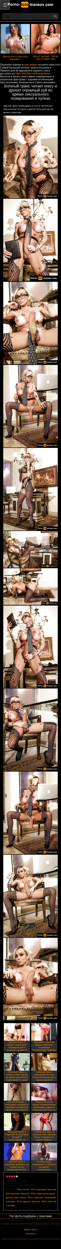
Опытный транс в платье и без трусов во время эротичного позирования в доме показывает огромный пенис (17, 1078)
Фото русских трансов (17, 1193)
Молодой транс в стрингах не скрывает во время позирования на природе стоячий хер (16, 1137)
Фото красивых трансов (43, 1189)
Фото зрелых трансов (28, 1201)
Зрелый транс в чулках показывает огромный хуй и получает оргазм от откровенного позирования (17, 1049)
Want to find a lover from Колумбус (15, 57)
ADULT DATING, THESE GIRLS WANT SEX (45, 57)
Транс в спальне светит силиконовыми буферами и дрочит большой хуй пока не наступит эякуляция (44, 1107)
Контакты (30, 1233)
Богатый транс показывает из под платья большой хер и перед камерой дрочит (44, 1077)
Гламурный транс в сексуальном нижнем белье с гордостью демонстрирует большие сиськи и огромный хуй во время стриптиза (44, 1139)
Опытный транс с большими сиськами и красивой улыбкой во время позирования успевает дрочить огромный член (17, 1108)
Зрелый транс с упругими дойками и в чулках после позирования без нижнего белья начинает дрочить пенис (17, 1169)
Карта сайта (30, 1229)
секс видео (30, 64)
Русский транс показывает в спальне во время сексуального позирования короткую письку (44, 1168)
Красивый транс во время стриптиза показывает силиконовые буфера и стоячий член (44, 1047)
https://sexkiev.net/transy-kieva (32, 73)
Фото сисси (23, 1189)
